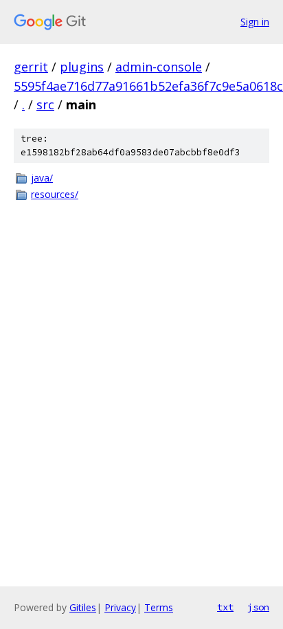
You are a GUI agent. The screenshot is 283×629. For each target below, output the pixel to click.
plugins (82, 66)
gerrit (31, 66)
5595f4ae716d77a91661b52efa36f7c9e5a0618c (148, 86)
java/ (42, 177)
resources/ (54, 194)
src (45, 104)
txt (225, 607)
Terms (158, 607)
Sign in (254, 21)
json (258, 607)
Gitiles (82, 607)
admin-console (158, 66)
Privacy (120, 607)
